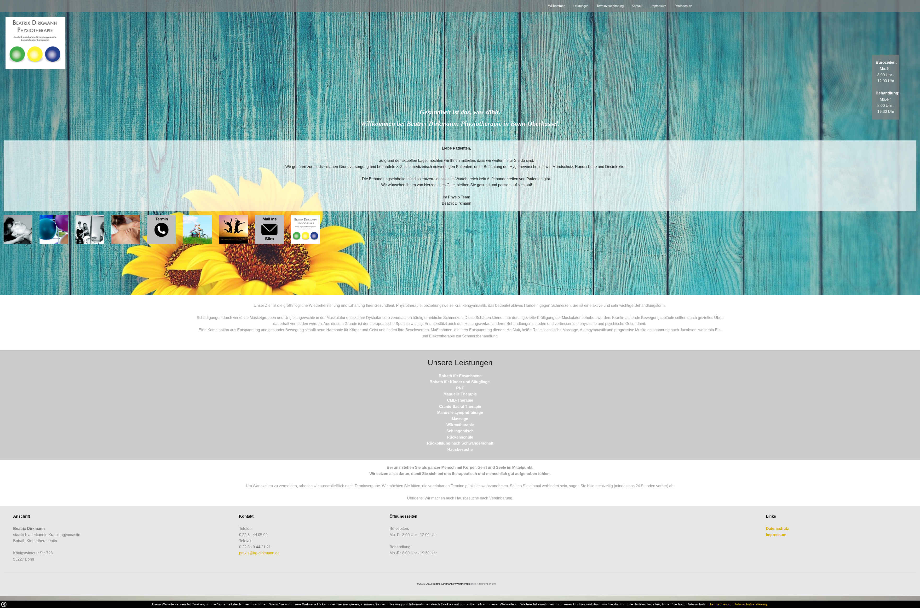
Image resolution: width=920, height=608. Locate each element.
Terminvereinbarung (610, 6)
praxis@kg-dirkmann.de (259, 553)
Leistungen (580, 6)
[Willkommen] (35, 43)
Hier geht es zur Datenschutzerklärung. (738, 604)
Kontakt (637, 6)
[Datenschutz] (707, 604)
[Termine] (161, 229)
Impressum (658, 6)
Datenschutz (683, 6)
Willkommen (556, 6)
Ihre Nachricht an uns (483, 583)
